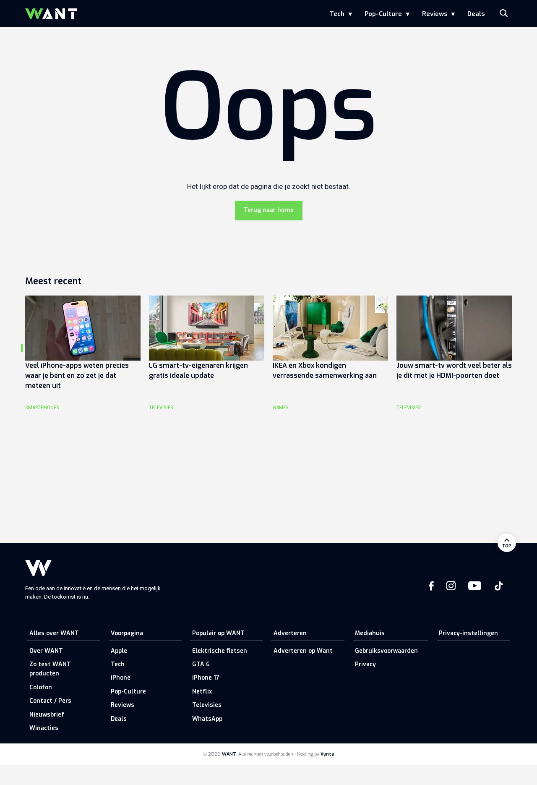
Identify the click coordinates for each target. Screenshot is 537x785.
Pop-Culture (383, 14)
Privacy (365, 664)
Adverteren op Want (303, 651)
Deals (476, 14)
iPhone (120, 678)
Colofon (40, 687)
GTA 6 (201, 664)
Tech (337, 14)
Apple (119, 651)
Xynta (327, 754)
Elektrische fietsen (219, 651)
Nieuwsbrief (46, 715)
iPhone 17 (205, 678)
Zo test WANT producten (50, 669)
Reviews (434, 14)
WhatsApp (207, 719)
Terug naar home (269, 210)
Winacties (43, 728)
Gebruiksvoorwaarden (386, 651)
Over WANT (46, 651)
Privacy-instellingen (468, 633)
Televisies (207, 705)
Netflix (202, 692)
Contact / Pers (50, 701)
